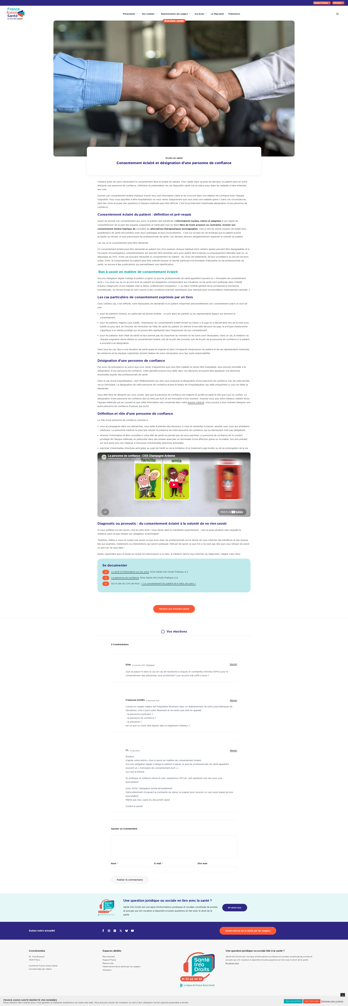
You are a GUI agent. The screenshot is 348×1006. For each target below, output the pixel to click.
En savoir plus (232, 963)
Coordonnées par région (40, 969)
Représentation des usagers (174, 14)
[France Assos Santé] (15, 14)
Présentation (129, 14)
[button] (337, 14)
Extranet (337, 3)
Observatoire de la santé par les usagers (121, 966)
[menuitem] (322, 3)
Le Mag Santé (217, 14)
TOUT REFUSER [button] (312, 1001)
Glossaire (107, 970)
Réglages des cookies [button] (332, 1001)
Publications (234, 14)
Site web (202, 863)
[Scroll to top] (342, 995)
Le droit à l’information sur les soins (130, 572)
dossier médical (196, 402)
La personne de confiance (125, 577)
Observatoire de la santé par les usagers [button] (247, 930)
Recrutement (109, 956)
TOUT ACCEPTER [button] (293, 1001)
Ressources (108, 963)
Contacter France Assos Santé (43, 966)
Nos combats (148, 14)
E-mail (158, 863)
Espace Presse (321, 3)
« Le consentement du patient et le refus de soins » (168, 583)
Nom (114, 863)
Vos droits (199, 14)
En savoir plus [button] (234, 907)
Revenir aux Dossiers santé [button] (174, 608)
